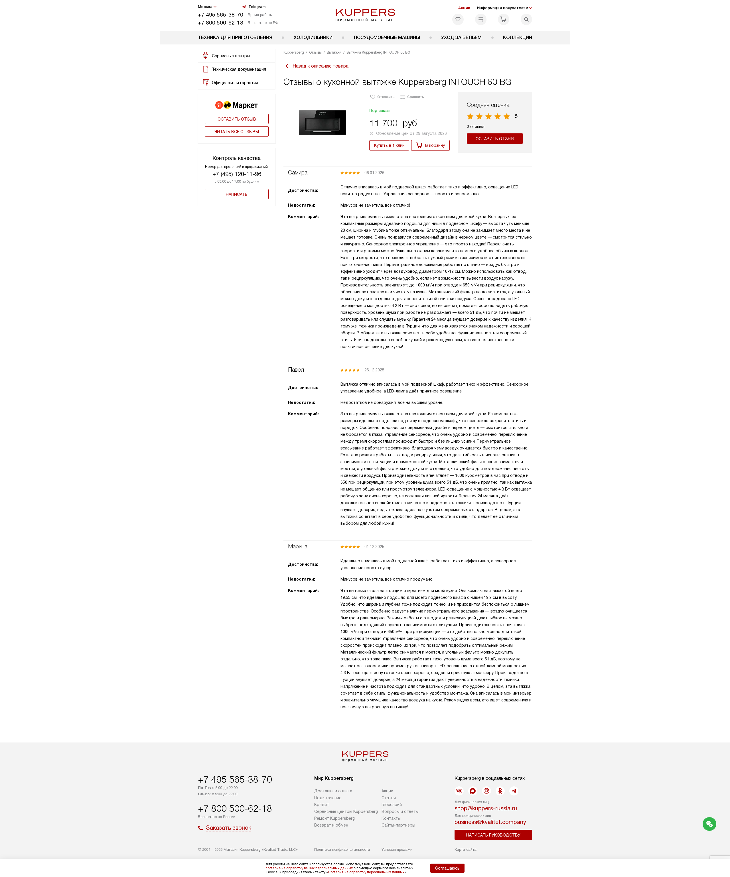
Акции (464, 8)
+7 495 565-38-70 (220, 15)
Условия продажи (397, 849)
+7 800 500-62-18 (220, 23)
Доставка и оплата (333, 791)
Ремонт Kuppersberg (334, 818)
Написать (237, 194)
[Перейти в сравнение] (480, 19)
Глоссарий (392, 804)
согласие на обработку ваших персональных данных (309, 868)
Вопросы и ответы (400, 811)
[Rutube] (486, 790)
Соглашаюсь (447, 868)
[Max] (472, 790)
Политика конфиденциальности (342, 849)
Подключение (327, 797)
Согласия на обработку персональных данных (366, 872)
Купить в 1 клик (389, 145)
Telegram (256, 7)
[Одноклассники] (500, 790)
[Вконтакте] (459, 790)
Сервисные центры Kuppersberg (346, 811)
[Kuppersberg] (365, 15)
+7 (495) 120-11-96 (236, 174)
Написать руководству (493, 835)
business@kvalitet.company (490, 822)
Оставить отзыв (237, 119)
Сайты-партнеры (398, 825)
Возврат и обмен (331, 825)
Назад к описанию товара (320, 66)
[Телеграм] (513, 790)
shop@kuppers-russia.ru (486, 808)
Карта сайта (465, 849)
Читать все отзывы (236, 131)
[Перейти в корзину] (503, 19)
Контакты (391, 818)
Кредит (321, 804)
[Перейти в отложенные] (458, 19)
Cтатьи (389, 797)
